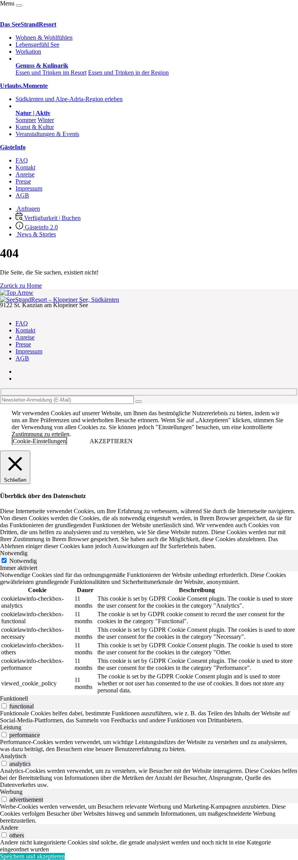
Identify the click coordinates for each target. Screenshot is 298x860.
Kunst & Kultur (35, 127)
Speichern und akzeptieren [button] (32, 856)
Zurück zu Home (21, 285)
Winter (46, 120)
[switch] (4, 705)
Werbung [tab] (11, 791)
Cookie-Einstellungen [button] (39, 441)
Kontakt (25, 167)
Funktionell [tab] (14, 698)
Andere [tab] (9, 827)
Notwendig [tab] (14, 553)
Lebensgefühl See (37, 44)
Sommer (26, 120)
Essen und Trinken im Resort (51, 72)
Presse (23, 181)
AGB (22, 195)
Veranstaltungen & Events (47, 134)
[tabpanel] (149, 633)
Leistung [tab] (10, 727)
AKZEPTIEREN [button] (111, 441)
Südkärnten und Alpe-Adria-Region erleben (69, 99)
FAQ (22, 160)
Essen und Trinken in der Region (128, 72)
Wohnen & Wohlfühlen (44, 37)
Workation (28, 51)
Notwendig (23, 561)
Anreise (25, 174)
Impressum (29, 188)
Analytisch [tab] (13, 756)
